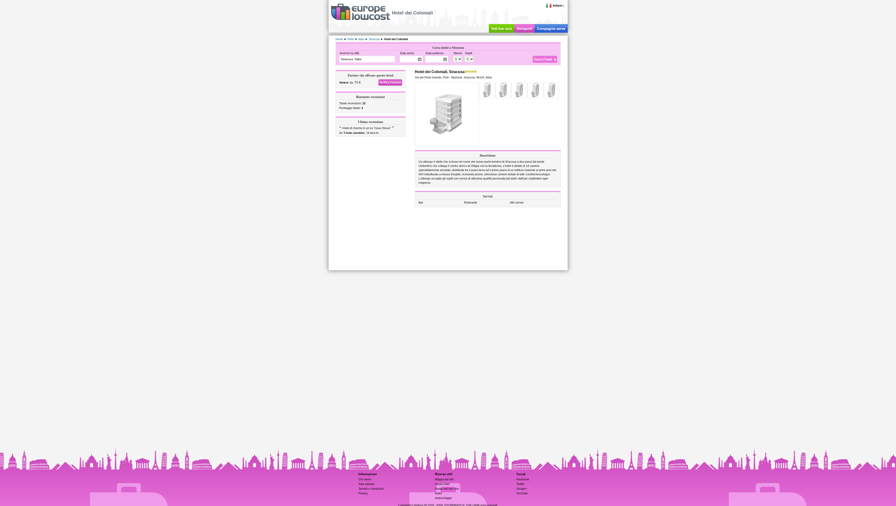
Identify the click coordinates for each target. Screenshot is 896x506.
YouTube (522, 493)
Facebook (522, 479)
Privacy (363, 493)
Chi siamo (364, 479)
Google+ (521, 488)
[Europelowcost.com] (360, 19)
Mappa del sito (444, 479)
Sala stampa (366, 484)
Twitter (520, 484)
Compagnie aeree (551, 29)
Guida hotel (442, 484)
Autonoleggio (443, 498)
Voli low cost (501, 29)
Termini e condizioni (371, 488)
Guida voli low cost (447, 488)
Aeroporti (524, 29)
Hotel (438, 493)
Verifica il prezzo (390, 82)
